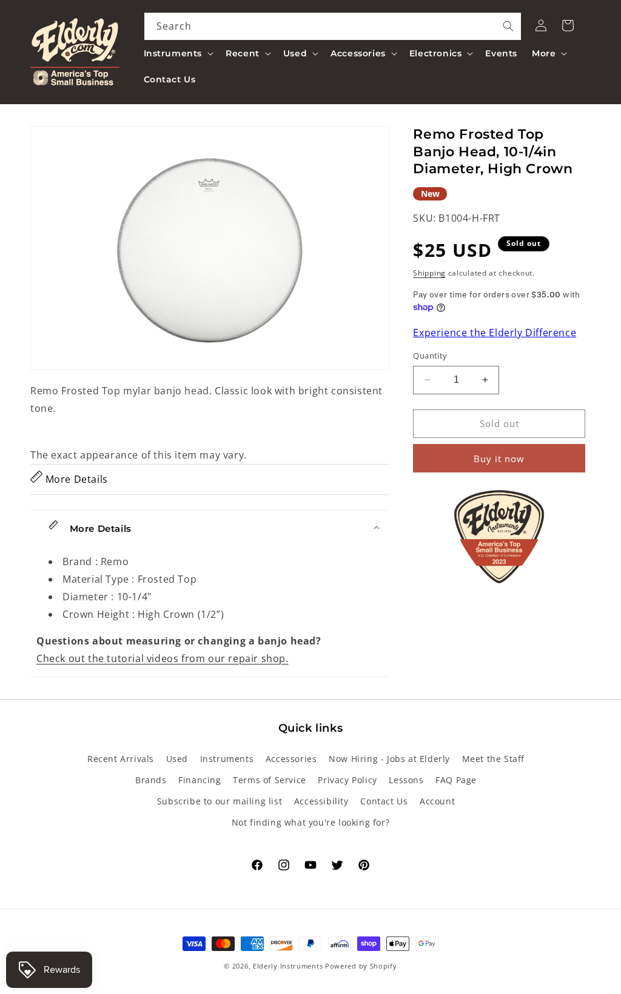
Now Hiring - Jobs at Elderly (389, 758)
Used (177, 758)
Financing (199, 780)
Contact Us (384, 801)
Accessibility (321, 801)
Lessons (406, 780)
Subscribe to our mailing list (219, 801)
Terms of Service (269, 780)
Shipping (429, 273)
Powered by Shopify (361, 965)
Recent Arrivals (120, 758)
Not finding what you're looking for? (311, 822)
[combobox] (333, 26)
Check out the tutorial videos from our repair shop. (162, 658)
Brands (151, 780)
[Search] (508, 26)
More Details (75, 479)
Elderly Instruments (288, 965)
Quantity (430, 355)
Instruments (227, 758)
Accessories (291, 758)
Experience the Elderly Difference (494, 332)
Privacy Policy (347, 780)
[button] (177, 53)
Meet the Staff (493, 758)
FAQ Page (456, 780)
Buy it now (499, 458)
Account (437, 801)
